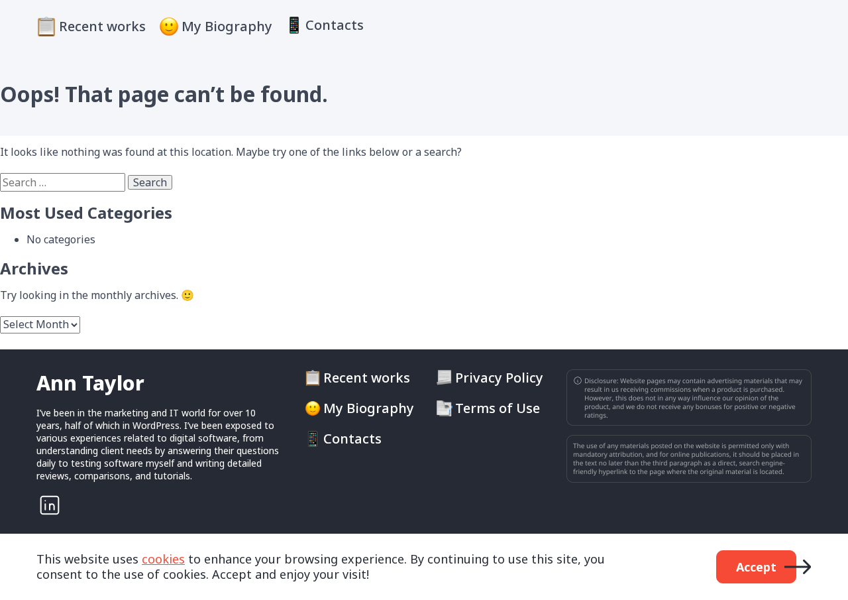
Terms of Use (497, 408)
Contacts (334, 25)
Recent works (102, 26)
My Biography (227, 26)
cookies (163, 559)
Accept (756, 567)
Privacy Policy (499, 378)
